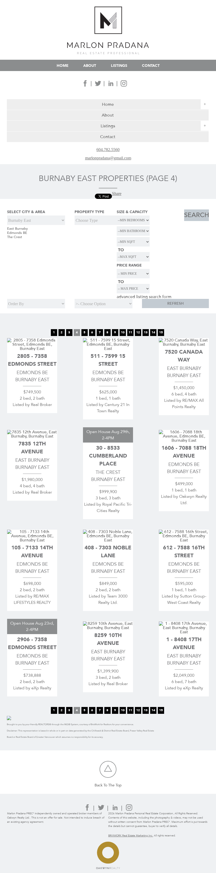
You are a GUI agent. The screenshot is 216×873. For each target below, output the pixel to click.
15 (161, 332)
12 (138, 332)
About (89, 65)
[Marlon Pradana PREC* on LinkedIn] (111, 85)
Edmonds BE (17, 233)
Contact (151, 65)
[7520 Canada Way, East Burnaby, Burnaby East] (184, 344)
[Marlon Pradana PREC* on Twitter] (98, 85)
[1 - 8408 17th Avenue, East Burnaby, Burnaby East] (184, 632)
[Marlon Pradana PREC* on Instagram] (124, 85)
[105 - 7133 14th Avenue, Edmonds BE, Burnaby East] (32, 540)
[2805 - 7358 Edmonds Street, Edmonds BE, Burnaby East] (32, 348)
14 (153, 332)
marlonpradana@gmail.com (108, 158)
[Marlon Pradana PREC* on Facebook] (85, 85)
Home (62, 65)
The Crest (14, 237)
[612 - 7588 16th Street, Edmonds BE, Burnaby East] (184, 540)
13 (146, 332)
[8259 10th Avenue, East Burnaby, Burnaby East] (108, 627)
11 (130, 332)
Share (116, 193)
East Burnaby (17, 229)
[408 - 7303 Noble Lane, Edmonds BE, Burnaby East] (108, 540)
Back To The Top (108, 785)
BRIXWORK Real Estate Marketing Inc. (130, 835)
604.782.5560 (108, 150)
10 (123, 332)
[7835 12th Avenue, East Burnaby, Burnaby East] (32, 436)
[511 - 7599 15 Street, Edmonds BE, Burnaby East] (108, 348)
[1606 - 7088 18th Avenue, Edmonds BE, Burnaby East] (184, 440)
